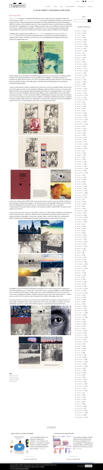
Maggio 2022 (80, 130)
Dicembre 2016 (81, 261)
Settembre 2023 (81, 99)
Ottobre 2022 (80, 122)
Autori (55, 6)
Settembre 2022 (81, 124)
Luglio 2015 (80, 295)
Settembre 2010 (81, 417)
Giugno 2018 (80, 226)
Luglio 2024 (80, 77)
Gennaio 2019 (80, 213)
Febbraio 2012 (80, 379)
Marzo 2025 (80, 62)
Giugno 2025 (80, 55)
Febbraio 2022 (80, 137)
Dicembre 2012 (81, 359)
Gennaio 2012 (80, 381)
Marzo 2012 (80, 377)
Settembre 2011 (81, 390)
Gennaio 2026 (80, 42)
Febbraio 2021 (80, 162)
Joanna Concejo (13, 18)
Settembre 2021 (81, 148)
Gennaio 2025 (80, 66)
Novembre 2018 (81, 217)
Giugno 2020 (80, 177)
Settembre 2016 (81, 268)
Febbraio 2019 (80, 210)
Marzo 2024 (80, 86)
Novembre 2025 (81, 46)
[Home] (17, 5)
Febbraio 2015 (80, 306)
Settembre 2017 (81, 246)
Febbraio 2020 (80, 186)
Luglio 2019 (80, 199)
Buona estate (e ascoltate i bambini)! (22, 433)
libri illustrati (13, 381)
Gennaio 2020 (80, 188)
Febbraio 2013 (80, 355)
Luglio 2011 (80, 395)
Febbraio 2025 (80, 64)
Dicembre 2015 (80, 286)
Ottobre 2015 (80, 290)
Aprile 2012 (80, 375)
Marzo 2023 (80, 110)
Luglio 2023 (80, 102)
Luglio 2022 (80, 126)
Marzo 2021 (80, 159)
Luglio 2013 (80, 344)
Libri (61, 6)
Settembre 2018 (81, 222)
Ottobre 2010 (80, 415)
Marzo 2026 (80, 37)
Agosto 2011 (80, 393)
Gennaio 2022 (80, 139)
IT (89, 1)
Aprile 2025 (80, 59)
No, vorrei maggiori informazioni (19, 468)
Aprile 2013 (80, 350)
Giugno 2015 (80, 297)
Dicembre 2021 (81, 142)
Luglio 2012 (80, 368)
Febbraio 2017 (80, 257)
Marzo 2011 (80, 404)
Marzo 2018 (80, 233)
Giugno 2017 (80, 248)
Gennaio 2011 (80, 408)
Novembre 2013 (81, 337)
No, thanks (88, 466)
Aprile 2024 (80, 84)
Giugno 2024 (80, 79)
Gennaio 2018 (80, 237)
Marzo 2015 (80, 304)
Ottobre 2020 (80, 170)
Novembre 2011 (81, 386)
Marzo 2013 (80, 353)
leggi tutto (42, 448)
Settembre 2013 (81, 341)
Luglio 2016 (80, 270)
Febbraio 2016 (80, 281)
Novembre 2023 (81, 95)
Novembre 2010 (81, 413)
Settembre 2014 (81, 317)
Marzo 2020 (80, 184)
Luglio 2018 (80, 224)
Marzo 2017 (80, 255)
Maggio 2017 (80, 250)
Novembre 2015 (81, 288)
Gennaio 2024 (80, 90)
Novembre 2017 (81, 242)
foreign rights (81, 6)
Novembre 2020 (81, 168)
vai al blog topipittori (30, 459)
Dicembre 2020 (81, 166)
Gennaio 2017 (80, 259)
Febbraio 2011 (80, 406)
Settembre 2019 (81, 197)
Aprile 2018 (80, 230)
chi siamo (47, 6)
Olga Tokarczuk (13, 377)
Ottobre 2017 (80, 244)
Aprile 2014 (80, 326)
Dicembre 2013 (80, 335)
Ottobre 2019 (80, 195)
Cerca (90, 20)
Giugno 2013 (80, 346)
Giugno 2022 (80, 128)
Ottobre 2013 (80, 339)
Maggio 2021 (80, 155)
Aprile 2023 (80, 108)
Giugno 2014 (80, 321)
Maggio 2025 (80, 57)
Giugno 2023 (80, 104)
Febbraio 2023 (80, 113)
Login (77, 1)
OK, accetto (81, 466)
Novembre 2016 (81, 264)
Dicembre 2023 (81, 93)
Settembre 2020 (81, 173)
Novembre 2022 (81, 119)
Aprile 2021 (80, 157)
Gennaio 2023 (80, 115)
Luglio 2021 (80, 150)
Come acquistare (70, 6)
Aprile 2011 (79, 401)
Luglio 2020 (80, 175)
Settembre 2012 (81, 366)
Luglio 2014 (80, 319)
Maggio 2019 (80, 204)
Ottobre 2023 (80, 97)
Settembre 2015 (81, 293)
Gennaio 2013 (80, 357)
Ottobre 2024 (80, 73)
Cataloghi (89, 6)
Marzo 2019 (80, 208)
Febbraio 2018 (80, 235)
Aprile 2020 (80, 182)
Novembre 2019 (81, 193)
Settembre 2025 (81, 51)
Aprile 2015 (80, 301)
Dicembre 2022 (81, 117)
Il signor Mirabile (14, 379)
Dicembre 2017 (80, 239)
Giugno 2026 (80, 31)
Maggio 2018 (80, 228)
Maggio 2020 (80, 179)
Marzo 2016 (80, 279)
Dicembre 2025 (81, 44)
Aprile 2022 (80, 133)
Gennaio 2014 (80, 333)
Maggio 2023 (80, 106)
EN (92, 1)
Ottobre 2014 (80, 315)
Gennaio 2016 (80, 284)
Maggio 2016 (80, 275)
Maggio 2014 (80, 324)
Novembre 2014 (81, 313)
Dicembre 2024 (81, 68)
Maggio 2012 (80, 373)
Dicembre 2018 (81, 215)
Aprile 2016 (80, 277)
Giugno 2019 (80, 202)
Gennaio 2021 (80, 164)
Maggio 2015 (80, 299)
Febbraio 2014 (80, 330)
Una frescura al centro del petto (64, 433)
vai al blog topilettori (73, 459)
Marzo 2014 (80, 328)
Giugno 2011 (80, 397)
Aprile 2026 (80, 35)
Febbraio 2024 (80, 88)
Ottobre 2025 (80, 48)
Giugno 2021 (80, 153)
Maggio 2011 (80, 399)
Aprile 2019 (80, 206)
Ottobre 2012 (80, 364)
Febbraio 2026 (80, 39)
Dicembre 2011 (80, 384)
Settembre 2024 (81, 75)
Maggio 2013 (80, 348)
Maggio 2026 (80, 33)
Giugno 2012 (80, 370)
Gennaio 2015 (80, 308)
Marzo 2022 (80, 135)
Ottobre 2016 (80, 266)
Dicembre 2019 (81, 190)
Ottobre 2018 (80, 219)
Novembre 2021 (81, 144)
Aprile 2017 (79, 253)
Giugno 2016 (80, 273)
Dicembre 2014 (81, 310)
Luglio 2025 (80, 53)
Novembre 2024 (81, 70)
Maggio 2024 (80, 82)
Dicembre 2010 (81, 410)
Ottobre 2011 (80, 388)
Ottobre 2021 (80, 146)
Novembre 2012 (81, 361)
